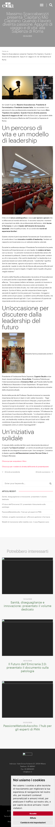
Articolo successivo (43, 472)
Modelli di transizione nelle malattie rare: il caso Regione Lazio (25, 522)
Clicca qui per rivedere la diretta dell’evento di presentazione (25, 466)
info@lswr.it (27, 772)
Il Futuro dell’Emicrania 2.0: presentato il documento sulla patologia (28, 668)
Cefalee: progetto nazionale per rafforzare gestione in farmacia (26, 517)
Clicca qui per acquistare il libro (14, 461)
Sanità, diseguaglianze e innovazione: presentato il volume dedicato (27, 606)
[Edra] (8, 5)
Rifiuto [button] (33, 818)
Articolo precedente (12, 472)
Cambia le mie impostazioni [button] (33, 822)
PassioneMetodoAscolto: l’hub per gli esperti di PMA (21, 512)
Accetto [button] (33, 813)
